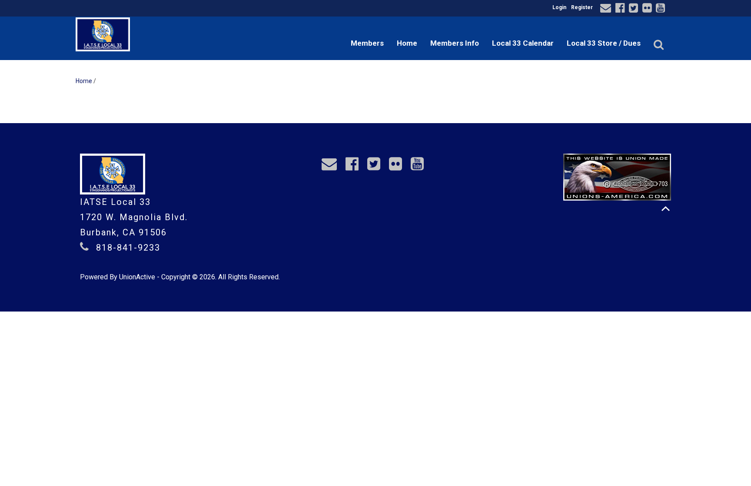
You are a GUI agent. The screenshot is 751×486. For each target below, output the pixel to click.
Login (559, 7)
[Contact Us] (607, 9)
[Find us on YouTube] (662, 9)
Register (582, 7)
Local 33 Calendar (523, 43)
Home (407, 43)
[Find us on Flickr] (648, 9)
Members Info (454, 43)
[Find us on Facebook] (621, 9)
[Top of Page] (665, 208)
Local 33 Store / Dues (604, 43)
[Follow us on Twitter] (635, 9)
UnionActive (137, 277)
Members (367, 43)
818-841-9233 (128, 247)
